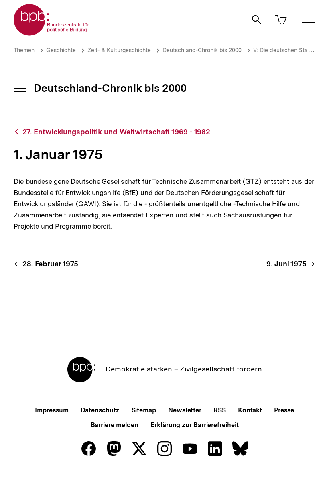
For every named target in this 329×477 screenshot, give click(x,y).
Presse (284, 410)
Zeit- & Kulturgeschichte (119, 50)
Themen (24, 50)
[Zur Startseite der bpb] (52, 33)
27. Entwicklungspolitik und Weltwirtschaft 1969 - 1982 (116, 132)
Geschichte (61, 50)
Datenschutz (100, 410)
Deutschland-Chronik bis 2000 (202, 50)
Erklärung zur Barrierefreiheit (194, 425)
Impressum (51, 410)
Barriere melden (115, 425)
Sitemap (144, 410)
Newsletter (184, 410)
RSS (219, 410)
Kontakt (250, 410)
